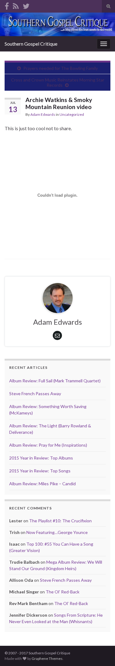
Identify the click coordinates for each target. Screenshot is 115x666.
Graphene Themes (47, 658)
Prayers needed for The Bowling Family (60, 68)
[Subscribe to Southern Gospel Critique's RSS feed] (16, 5)
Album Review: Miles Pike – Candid (42, 483)
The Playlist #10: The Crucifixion (60, 520)
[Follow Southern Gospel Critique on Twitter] (26, 5)
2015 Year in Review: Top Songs (40, 470)
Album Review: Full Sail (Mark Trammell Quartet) (55, 380)
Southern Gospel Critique (31, 44)
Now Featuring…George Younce (57, 532)
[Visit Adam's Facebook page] (7, 5)
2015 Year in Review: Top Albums (41, 457)
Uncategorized (71, 114)
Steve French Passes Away (35, 393)
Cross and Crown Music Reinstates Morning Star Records (57, 82)
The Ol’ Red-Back (62, 591)
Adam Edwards (42, 114)
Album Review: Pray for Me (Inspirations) (48, 445)
